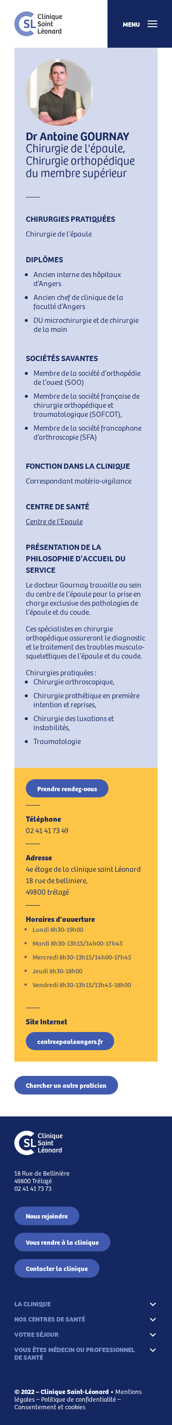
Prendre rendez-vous (67, 788)
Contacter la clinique (57, 1268)
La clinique (32, 1303)
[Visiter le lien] (38, 23)
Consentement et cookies (50, 1406)
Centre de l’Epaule (54, 521)
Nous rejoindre (47, 1215)
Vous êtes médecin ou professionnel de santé (74, 1353)
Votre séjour (36, 1334)
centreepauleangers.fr (70, 1041)
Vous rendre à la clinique (62, 1242)
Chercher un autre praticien (66, 1085)
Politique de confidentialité (78, 1399)
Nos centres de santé (49, 1318)
